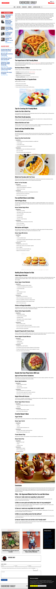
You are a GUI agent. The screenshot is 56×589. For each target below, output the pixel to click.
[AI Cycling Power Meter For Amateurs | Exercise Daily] (3, 39)
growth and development (35, 62)
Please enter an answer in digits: (28, 568)
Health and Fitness (8, 42)
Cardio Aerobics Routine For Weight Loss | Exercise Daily (9, 28)
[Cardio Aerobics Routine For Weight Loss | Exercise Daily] (3, 28)
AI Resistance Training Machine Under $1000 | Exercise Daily (5, 64)
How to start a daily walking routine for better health (6, 68)
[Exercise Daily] (5, 558)
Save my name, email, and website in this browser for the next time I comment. (13, 568)
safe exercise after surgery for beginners (6, 73)
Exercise (7, 30)
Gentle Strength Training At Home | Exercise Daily (6, 58)
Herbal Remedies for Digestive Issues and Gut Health (11, 551)
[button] (42, 7)
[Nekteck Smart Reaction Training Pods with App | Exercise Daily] (3, 21)
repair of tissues (32, 72)
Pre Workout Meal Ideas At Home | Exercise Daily (8, 33)
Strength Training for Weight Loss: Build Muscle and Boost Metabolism (31, 551)
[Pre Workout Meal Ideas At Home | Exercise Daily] (3, 33)
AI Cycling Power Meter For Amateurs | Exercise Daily (9, 40)
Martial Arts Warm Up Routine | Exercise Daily (7, 54)
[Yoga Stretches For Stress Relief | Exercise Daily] (3, 16)
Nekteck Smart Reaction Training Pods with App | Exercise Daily (8, 22)
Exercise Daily (11, 557)
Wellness (7, 18)
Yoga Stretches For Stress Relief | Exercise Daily (9, 16)
